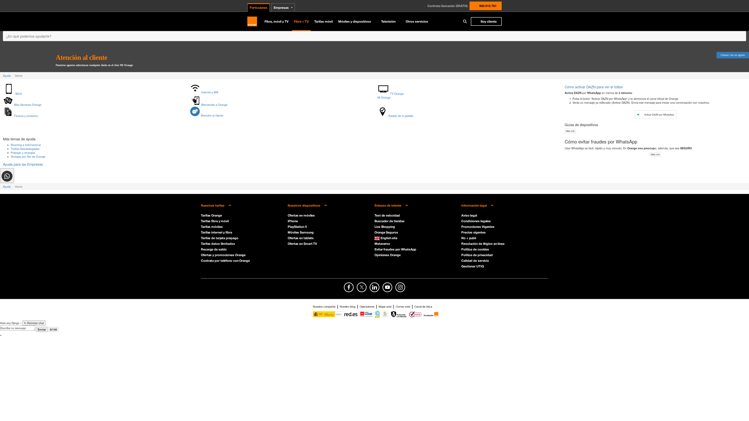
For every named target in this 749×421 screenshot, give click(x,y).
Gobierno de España (335, 314)
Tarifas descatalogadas (25, 149)
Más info (570, 131)
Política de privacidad (477, 255)
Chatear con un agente (733, 55)
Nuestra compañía (324, 306)
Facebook (348, 287)
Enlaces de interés (387, 205)
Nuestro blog (347, 306)
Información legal (474, 205)
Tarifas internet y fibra (216, 232)
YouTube (387, 287)
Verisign (415, 314)
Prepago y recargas (23, 153)
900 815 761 (488, 6)
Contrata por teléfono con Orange (225, 260)
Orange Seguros (386, 232)
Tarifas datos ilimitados (218, 243)
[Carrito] (455, 21)
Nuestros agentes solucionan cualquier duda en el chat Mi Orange (94, 65)
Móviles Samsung (301, 232)
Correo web (403, 306)
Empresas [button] (281, 7)
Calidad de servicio (475, 260)
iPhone (293, 221)
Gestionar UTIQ (472, 266)
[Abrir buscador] (465, 21)
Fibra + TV (301, 21)
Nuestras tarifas (213, 205)
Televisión (388, 21)
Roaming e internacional (26, 145)
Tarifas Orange (211, 215)
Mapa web (385, 306)
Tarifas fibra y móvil (215, 221)
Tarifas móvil (323, 21)
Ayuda (7, 76)
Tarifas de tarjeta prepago (219, 238)
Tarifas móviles (212, 227)
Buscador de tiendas (389, 221)
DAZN (594, 86)
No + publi (468, 238)
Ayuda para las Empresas (23, 164)
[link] (7, 175)
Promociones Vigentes (477, 227)
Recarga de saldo (213, 249)
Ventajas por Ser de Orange (28, 156)
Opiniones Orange (387, 255)
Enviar (42, 329)
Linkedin (374, 287)
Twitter (361, 287)
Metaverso (382, 243)
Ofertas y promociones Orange (223, 255)
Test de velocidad (387, 215)
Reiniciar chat (34, 323)
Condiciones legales (476, 221)
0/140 (53, 329)
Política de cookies (475, 249)
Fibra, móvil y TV (276, 21)
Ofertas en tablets (301, 238)
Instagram (400, 287)
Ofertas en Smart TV (302, 243)
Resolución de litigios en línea (482, 243)
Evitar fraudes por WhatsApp (395, 249)
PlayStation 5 (297, 227)
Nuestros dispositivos (304, 205)
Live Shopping (384, 227)
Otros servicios (417, 21)
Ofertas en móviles (301, 215)
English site (389, 238)
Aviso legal (469, 215)
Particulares (258, 7)
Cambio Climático (377, 314)
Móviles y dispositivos (354, 21)
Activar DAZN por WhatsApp (659, 114)
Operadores (367, 306)
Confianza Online (385, 314)
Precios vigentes (473, 232)
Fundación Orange (431, 314)
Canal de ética (423, 306)
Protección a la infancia (399, 314)
